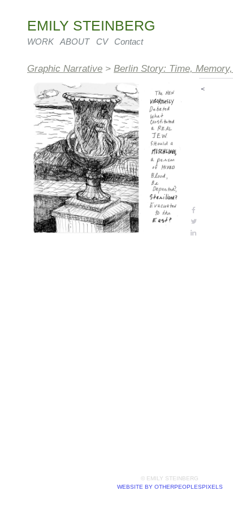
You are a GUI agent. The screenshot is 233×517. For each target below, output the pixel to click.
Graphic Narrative (64, 68)
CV (102, 41)
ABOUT (74, 41)
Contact (128, 41)
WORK (40, 41)
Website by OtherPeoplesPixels (170, 487)
